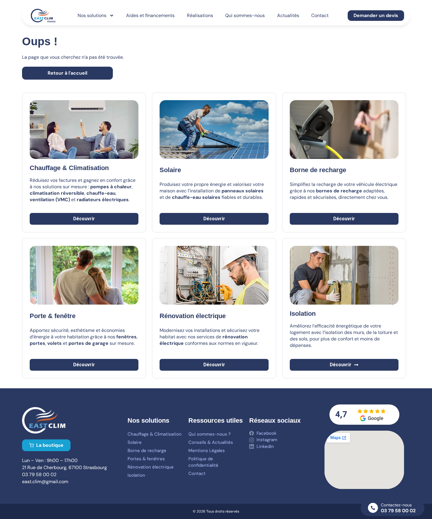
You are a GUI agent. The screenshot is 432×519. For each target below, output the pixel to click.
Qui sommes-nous (245, 15)
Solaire (170, 170)
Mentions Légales (206, 451)
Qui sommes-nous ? (209, 434)
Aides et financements (150, 15)
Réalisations (200, 15)
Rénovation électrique (151, 467)
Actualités (288, 15)
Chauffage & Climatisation (155, 434)
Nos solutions (92, 15)
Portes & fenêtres (146, 459)
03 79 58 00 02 (398, 511)
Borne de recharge (147, 451)
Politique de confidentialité (203, 462)
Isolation (136, 475)
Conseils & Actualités (210, 442)
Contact (320, 15)
